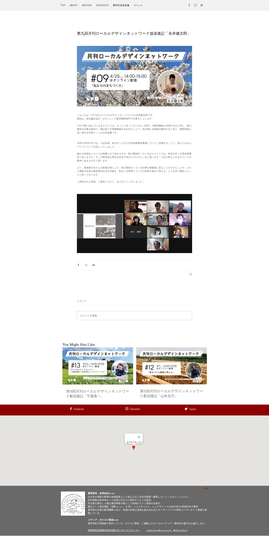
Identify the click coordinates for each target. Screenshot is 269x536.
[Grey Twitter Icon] (202, 5)
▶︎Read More (180, 530)
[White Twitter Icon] (186, 409)
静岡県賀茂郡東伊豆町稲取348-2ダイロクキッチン (114, 530)
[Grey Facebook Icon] (189, 5)
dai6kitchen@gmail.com (160, 530)
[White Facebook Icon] (71, 409)
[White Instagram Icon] (127, 409)
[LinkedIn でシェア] (93, 264)
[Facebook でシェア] (78, 264)
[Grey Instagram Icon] (195, 5)
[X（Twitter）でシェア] (86, 264)
